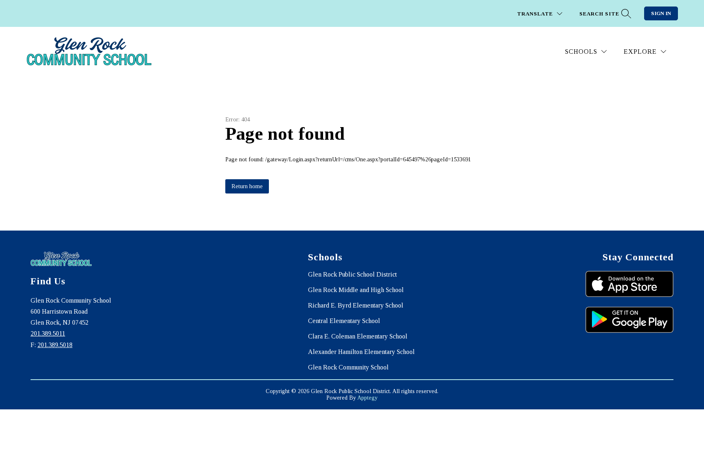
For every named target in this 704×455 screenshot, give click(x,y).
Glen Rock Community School (348, 367)
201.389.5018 (55, 344)
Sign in (661, 13)
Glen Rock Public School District (352, 274)
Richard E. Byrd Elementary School (355, 305)
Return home (247, 186)
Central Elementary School (344, 320)
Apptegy (367, 398)
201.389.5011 (48, 333)
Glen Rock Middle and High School (356, 289)
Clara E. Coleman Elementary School (357, 336)
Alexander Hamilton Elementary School (361, 351)
